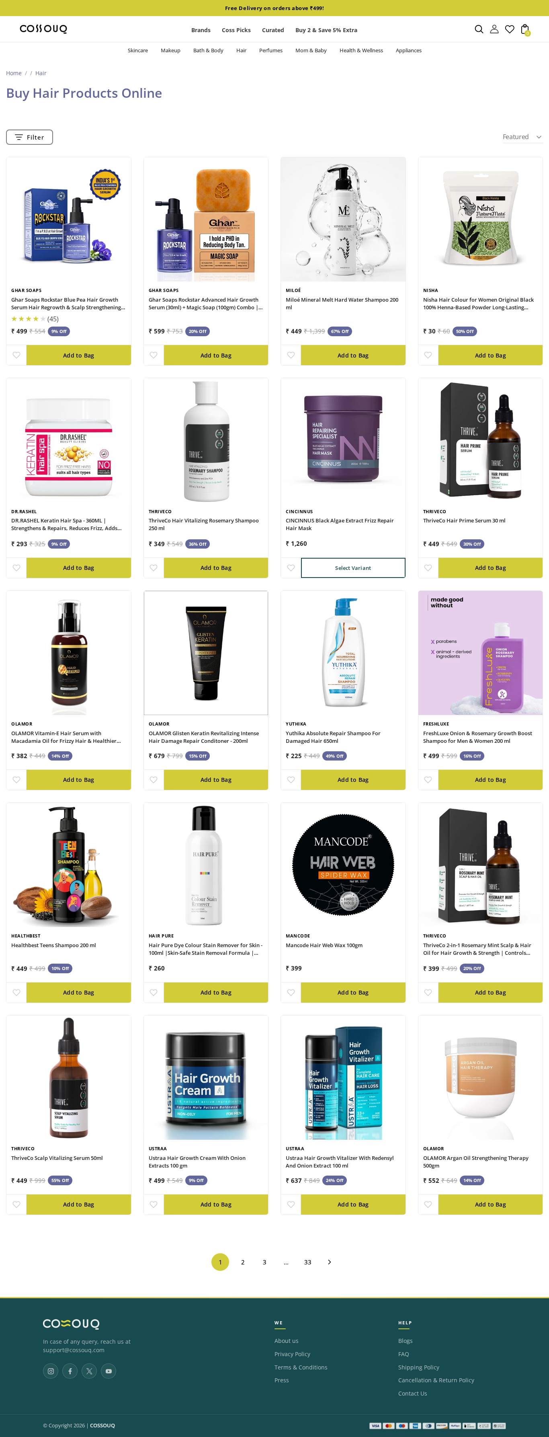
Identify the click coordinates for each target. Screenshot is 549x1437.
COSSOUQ (102, 1425)
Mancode (298, 936)
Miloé (293, 290)
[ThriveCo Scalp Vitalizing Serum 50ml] (68, 1078)
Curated (273, 30)
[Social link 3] (89, 1371)
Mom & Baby (311, 50)
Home (14, 73)
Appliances (409, 50)
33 (307, 1262)
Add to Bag (78, 355)
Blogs (405, 1340)
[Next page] (330, 1262)
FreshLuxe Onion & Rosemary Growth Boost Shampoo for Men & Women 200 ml (477, 737)
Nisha (430, 290)
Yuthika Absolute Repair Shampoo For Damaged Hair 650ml (333, 737)
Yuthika (296, 724)
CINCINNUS (299, 511)
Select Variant (353, 568)
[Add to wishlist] (16, 355)
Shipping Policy (418, 1367)
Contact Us (412, 1393)
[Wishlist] (509, 31)
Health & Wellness (361, 50)
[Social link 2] (70, 1371)
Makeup (170, 50)
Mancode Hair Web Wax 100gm (324, 945)
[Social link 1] (50, 1371)
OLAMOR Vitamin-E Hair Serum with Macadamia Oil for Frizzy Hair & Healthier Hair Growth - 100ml (64, 741)
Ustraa (158, 1148)
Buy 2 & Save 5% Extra (326, 30)
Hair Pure (161, 936)
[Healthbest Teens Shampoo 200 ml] (68, 865)
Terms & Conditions (301, 1367)
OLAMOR (21, 724)
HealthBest (25, 936)
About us (286, 1340)
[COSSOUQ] (71, 1324)
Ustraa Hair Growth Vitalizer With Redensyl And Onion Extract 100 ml (340, 1161)
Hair (241, 50)
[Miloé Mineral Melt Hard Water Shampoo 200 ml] (343, 219)
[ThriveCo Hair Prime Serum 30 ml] (480, 440)
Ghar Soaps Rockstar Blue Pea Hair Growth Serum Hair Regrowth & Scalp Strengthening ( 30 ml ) (67, 307)
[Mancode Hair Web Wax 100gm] (343, 865)
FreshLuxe (436, 724)
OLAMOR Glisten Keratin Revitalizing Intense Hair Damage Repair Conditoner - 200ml (204, 737)
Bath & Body (208, 50)
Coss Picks (236, 30)
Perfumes (271, 50)
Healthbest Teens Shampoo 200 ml (53, 945)
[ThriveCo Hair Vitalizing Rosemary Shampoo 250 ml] (206, 440)
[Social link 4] (108, 1371)
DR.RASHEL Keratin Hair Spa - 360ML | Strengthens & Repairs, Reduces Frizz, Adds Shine (64, 528)
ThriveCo (160, 511)
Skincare (138, 50)
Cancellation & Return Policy (436, 1380)
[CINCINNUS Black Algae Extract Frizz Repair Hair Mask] (343, 440)
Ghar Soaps (26, 290)
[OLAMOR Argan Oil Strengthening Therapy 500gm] (480, 1078)
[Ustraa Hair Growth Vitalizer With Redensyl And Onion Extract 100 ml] (343, 1078)
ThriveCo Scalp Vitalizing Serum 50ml (57, 1158)
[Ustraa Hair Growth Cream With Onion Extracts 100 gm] (206, 1078)
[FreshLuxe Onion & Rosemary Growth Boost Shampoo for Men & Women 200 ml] (480, 653)
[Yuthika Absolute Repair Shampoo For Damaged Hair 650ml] (343, 653)
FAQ (403, 1354)
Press (281, 1380)
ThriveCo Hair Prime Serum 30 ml (464, 520)
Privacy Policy (292, 1354)
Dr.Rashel (24, 511)
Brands (201, 30)
